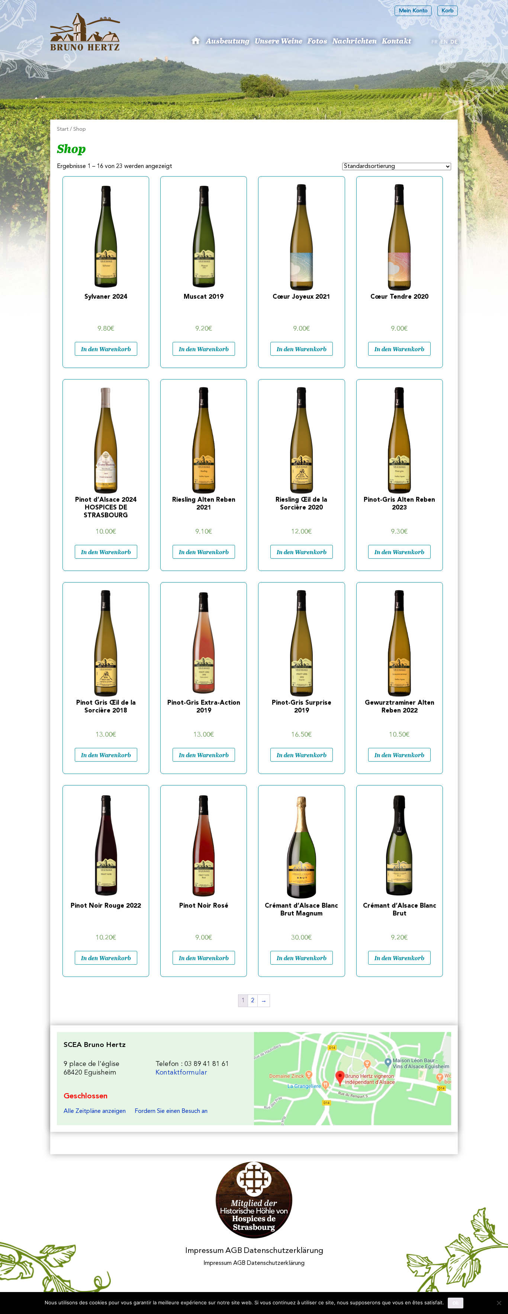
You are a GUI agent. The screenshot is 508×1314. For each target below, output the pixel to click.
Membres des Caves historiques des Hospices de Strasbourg (254, 1200)
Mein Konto (413, 11)
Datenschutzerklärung (283, 1251)
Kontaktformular (181, 1072)
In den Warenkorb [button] (106, 349)
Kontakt (396, 40)
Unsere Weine (278, 40)
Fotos (317, 40)
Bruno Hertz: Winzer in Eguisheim (196, 43)
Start (62, 129)
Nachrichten (354, 40)
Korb (447, 11)
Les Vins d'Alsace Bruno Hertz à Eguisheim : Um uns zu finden (352, 1078)
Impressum (204, 1251)
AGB (233, 1251)
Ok (456, 1302)
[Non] (498, 1303)
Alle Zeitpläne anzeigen (95, 1111)
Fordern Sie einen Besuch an (171, 1111)
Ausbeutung (228, 40)
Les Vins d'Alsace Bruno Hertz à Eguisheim (85, 32)
